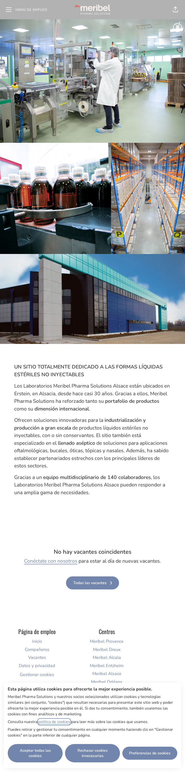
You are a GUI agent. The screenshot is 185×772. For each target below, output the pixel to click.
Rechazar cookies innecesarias (93, 753)
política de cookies (54, 721)
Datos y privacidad (37, 666)
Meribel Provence (107, 641)
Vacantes (37, 657)
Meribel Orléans (106, 682)
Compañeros (37, 649)
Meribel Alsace (106, 673)
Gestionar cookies (37, 674)
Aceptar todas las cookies (35, 753)
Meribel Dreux (106, 649)
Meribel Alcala (107, 657)
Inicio (37, 641)
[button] (175, 9)
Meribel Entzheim (107, 666)
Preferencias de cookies (150, 753)
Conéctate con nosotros (50, 561)
